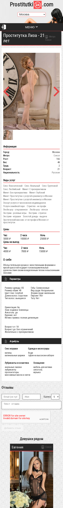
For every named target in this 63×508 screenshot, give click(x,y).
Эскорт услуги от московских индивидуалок (24, 203)
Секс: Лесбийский (11, 189)
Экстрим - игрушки (12, 216)
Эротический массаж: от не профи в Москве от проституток (26, 221)
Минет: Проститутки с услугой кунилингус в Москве (27, 196)
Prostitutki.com (31, 4)
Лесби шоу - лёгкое (39, 209)
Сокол (57, 155)
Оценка (47, 396)
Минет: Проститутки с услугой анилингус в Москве (27, 199)
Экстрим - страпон (37, 213)
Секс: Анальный (32, 186)
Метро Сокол (50, 38)
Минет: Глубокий (37, 192)
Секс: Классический (12, 186)
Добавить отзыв (12, 428)
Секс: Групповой (50, 186)
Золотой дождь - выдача (35, 216)
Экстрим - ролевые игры (14, 213)
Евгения (17, 447)
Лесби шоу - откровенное (15, 209)
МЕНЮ (30, 27)
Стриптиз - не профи (36, 206)
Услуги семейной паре (14, 206)
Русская (56, 172)
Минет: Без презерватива (15, 192)
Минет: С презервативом (34, 189)
